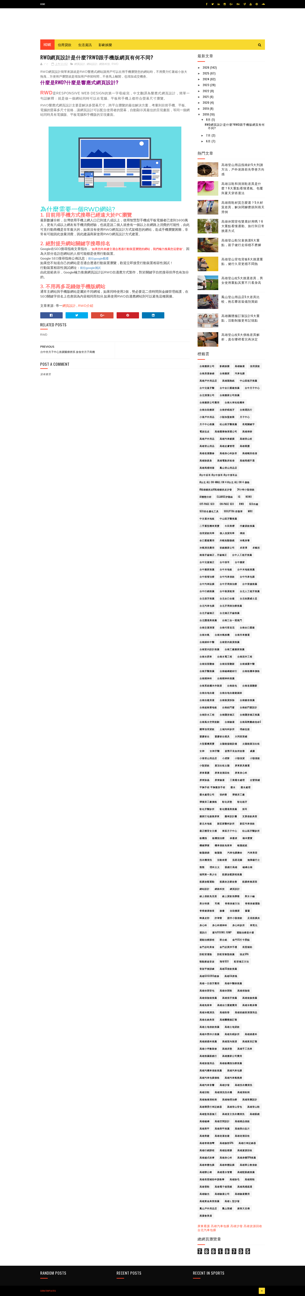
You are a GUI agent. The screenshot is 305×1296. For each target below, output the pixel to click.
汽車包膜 (240, 373)
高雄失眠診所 (232, 1034)
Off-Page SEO (207, 504)
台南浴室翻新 (227, 663)
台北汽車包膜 (207, 605)
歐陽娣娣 (205, 852)
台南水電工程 (224, 656)
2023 (206, 85)
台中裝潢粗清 (227, 591)
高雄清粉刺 (243, 1092)
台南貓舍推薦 (247, 700)
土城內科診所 (227, 729)
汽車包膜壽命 (234, 852)
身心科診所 (238, 925)
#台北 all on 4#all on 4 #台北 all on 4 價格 (225, 482)
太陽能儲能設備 (228, 743)
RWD (115, 64)
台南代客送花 (227, 627)
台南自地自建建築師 (231, 692)
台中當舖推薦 (249, 583)
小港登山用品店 (208, 758)
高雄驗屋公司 (222, 1193)
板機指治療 (218, 838)
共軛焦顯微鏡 (227, 540)
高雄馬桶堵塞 (207, 467)
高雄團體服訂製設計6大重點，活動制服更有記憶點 (240, 318)
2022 (206, 91)
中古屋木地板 (207, 518)
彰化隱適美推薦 (228, 809)
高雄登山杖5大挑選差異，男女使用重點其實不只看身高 (242, 280)
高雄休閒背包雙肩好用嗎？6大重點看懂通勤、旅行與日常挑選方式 (243, 226)
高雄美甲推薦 (222, 1128)
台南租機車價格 (251, 671)
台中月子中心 (252, 387)
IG (239, 496)
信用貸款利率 (207, 533)
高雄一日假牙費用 (210, 983)
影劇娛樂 (105, 44)
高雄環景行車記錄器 (211, 1106)
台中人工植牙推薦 (242, 554)
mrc (250, 511)
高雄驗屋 (240, 366)
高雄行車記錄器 (247, 1143)
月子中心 (245, 416)
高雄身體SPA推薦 (246, 1157)
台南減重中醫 (247, 663)
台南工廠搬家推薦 (235, 649)
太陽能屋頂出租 (251, 743)
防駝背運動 (206, 954)
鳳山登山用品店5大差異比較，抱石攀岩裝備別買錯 (240, 299)
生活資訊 (85, 44)
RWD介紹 (85, 306)
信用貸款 (65, 44)
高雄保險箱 (243, 990)
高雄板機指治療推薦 (231, 1063)
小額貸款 (205, 765)
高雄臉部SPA (226, 1143)
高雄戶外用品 (207, 438)
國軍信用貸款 (207, 729)
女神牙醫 (215, 750)
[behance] (238, 4)
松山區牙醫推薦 (228, 424)
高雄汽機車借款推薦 (211, 1070)
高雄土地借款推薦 (210, 1026)
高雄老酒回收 (242, 1135)
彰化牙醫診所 (207, 809)
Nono (249, 496)
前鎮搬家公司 (227, 547)
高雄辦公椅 (206, 1172)
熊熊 (202, 867)
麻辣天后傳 (243, 1208)
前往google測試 (90, 267)
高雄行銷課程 (207, 1150)
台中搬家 (240, 562)
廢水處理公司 (207, 794)
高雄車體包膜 (207, 1164)
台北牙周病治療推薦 (231, 605)
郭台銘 (223, 939)
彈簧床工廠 (238, 794)
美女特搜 (205, 903)
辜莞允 (253, 925)
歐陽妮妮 (242, 845)
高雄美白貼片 (242, 1128)
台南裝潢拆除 (227, 700)
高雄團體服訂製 (228, 1019)
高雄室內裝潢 (229, 1041)
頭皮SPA (244, 954)
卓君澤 (243, 547)
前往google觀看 (98, 258)
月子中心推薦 (207, 424)
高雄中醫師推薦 (233, 983)
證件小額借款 (234, 917)
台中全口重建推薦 (230, 387)
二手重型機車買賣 (210, 525)
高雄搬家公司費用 (232, 1055)
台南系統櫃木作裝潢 (211, 685)
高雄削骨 (225, 1012)
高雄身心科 (226, 1157)
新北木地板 (206, 823)
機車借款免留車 (223, 845)
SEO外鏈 (253, 504)
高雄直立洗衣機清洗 (233, 1114)
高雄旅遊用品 (207, 1063)
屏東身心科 (241, 772)
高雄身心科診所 (228, 453)
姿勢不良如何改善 (235, 750)
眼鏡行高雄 (231, 867)
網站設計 (92, 64)
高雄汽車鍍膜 (227, 438)
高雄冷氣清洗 (207, 1012)
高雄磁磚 (205, 1121)
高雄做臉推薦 (249, 997)
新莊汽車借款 (247, 823)
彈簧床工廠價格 (208, 801)
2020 (206, 102)
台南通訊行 (246, 409)
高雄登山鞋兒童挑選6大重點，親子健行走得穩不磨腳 (241, 242)
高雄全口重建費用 (227, 1005)
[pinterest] (256, 4)
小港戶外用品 (207, 416)
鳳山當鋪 (227, 1208)
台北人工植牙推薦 (250, 591)
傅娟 (242, 533)
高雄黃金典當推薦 (210, 1201)
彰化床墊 (227, 801)
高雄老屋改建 (222, 1135)
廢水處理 (246, 787)
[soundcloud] (263, 4)
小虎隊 (226, 758)
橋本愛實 (248, 838)
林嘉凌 (233, 838)
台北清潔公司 (207, 395)
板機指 (203, 838)
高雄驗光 (205, 1193)
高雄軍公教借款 (248, 1164)
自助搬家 (235, 910)
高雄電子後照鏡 (223, 1186)
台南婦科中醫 (207, 642)
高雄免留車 (206, 1005)
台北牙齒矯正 (207, 612)
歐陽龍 (218, 852)
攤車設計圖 (231, 816)
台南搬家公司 (207, 366)
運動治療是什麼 (245, 932)
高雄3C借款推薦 (228, 968)
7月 (209, 135)
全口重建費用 (207, 540)
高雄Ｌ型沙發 (232, 1201)
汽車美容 (252, 852)
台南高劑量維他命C (250, 721)
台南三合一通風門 (232, 620)
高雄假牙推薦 (229, 997)
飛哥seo (224, 961)
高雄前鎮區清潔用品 (246, 1012)
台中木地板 (226, 569)
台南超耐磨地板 (208, 707)
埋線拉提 (245, 729)
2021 (206, 96)
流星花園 (237, 859)
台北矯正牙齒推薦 (230, 612)
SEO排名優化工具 (209, 511)
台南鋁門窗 (228, 707)
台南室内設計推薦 (210, 649)
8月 (209, 119)
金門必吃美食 (207, 947)
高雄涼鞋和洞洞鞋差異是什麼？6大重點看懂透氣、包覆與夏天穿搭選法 (242, 188)
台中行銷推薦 (207, 591)
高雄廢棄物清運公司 (226, 431)
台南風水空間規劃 (210, 721)
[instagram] (224, 4)
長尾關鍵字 (248, 424)
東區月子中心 (229, 830)
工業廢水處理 (237, 780)
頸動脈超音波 (207, 961)
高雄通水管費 (224, 1172)
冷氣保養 (245, 540)
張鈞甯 (223, 794)
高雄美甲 (205, 1128)
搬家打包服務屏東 (210, 816)
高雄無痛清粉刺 (208, 1099)
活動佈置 (222, 859)
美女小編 (250, 896)
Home (42, 4)
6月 (209, 141)
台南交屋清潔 (207, 627)
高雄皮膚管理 (227, 445)
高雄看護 (245, 445)
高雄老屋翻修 (207, 453)
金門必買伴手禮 (228, 947)
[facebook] (207, 4)
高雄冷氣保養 (249, 1005)
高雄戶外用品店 (208, 380)
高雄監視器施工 (208, 1114)
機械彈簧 (205, 845)
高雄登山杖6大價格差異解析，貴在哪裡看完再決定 (240, 336)
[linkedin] (218, 4)
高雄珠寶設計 (249, 1099)
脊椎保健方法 (232, 903)
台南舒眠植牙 (227, 409)
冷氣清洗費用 (207, 547)
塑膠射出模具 (222, 736)
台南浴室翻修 (207, 663)
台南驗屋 (230, 721)
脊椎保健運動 (252, 903)
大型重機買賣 (207, 743)
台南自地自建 (207, 692)
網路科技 (104, 64)
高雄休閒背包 (207, 990)
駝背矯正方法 (241, 961)
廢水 (233, 787)
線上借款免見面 (208, 896)
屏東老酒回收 (222, 772)
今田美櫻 (230, 525)
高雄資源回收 (244, 1150)
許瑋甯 (218, 917)
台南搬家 (225, 373)
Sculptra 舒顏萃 (233, 511)
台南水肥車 (206, 656)
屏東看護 (205, 772)
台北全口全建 (227, 598)
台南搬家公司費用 (210, 402)
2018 (206, 114)
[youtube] (250, 4)
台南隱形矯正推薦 (250, 714)
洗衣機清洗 (206, 859)
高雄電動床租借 (226, 460)
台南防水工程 (207, 714)
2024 (206, 79)
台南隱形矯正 (227, 714)
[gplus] (231, 4)
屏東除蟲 (205, 780)
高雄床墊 (227, 1048)
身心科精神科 (219, 925)
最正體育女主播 (208, 830)
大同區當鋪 (241, 736)
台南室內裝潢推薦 (230, 642)
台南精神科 (206, 678)
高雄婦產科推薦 (208, 1041)
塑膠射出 (205, 736)
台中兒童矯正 (207, 562)
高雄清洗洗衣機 (223, 1092)
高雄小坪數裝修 (208, 1048)
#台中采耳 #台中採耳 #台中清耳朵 (218, 475)
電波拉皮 (205, 431)
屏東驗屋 (220, 780)
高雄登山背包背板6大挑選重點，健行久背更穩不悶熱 (242, 261)
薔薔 (247, 910)
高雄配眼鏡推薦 (246, 1172)
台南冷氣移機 (222, 634)
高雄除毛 (235, 1179)
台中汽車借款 (227, 576)
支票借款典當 (249, 816)
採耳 (244, 809)
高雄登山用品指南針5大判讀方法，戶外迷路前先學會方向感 (243, 169)
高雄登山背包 (234, 1106)
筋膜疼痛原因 (249, 881)
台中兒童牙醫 (207, 387)
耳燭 (217, 903)
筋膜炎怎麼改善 (228, 881)
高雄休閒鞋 (226, 990)
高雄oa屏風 (230, 976)
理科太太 (215, 867)
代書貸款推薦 (247, 525)
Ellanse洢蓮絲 (225, 496)
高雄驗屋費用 (242, 1193)
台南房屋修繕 (207, 373)
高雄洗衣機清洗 (243, 1084)
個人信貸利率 (227, 533)
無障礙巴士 (254, 859)
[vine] (244, 4)
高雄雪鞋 (205, 1186)
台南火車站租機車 (235, 402)
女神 (202, 750)
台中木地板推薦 (246, 569)
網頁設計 (79, 64)
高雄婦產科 (251, 1034)
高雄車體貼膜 (227, 1164)
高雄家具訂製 (249, 1041)
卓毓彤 (256, 547)
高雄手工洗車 (244, 1048)
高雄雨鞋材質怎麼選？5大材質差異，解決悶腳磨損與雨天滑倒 (243, 207)
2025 (206, 73)
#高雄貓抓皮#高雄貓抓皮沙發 (216, 489)
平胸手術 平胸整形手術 (212, 787)
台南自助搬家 (207, 409)
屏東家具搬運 (242, 765)
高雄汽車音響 (207, 1084)
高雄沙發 (225, 1084)
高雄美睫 (205, 1135)
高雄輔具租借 (249, 453)
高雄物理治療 (229, 1099)
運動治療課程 (207, 939)
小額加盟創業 (227, 416)
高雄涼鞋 (205, 1092)
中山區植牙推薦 (248, 380)
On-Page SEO (227, 504)
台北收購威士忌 (248, 598)
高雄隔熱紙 (228, 380)
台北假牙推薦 (207, 598)
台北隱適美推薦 (208, 620)
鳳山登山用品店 (228, 467)
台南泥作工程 (244, 656)
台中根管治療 (207, 576)
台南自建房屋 (207, 700)
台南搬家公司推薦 (230, 395)
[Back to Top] (262, 1291)
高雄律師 (247, 431)
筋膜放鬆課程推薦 (232, 874)
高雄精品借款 (242, 1121)
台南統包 (232, 685)
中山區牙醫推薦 (228, 518)
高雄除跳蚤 (206, 460)
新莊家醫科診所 (226, 823)
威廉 (252, 750)
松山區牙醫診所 (251, 830)
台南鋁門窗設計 (248, 707)
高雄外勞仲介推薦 (210, 1034)
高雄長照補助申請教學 (212, 1179)
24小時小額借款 (246, 489)
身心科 (203, 925)
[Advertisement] (115, 475)
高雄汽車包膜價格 (210, 1077)
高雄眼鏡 (255, 1114)
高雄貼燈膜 (226, 1150)
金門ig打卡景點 (241, 939)
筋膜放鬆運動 (207, 881)
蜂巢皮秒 (205, 917)
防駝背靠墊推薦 (226, 954)
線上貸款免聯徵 (231, 896)
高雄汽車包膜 (234, 1070)
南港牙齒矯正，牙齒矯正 (213, 554)
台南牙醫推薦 (207, 671)
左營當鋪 (255, 780)
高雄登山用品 (207, 445)
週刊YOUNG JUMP (222, 932)
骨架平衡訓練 (207, 968)
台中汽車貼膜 (207, 583)
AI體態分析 (206, 496)
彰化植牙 (242, 801)
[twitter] (212, 4)
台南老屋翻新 (249, 685)
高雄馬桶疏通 (244, 1186)
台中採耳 (225, 562)
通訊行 (203, 932)
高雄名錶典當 (207, 1019)
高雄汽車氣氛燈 (233, 1077)
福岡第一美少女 (208, 874)
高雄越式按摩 (207, 1157)
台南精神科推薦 (226, 678)
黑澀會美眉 (206, 1215)
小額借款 (255, 758)
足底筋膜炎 (254, 917)
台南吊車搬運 (242, 634)
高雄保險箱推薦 (208, 997)
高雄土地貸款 (232, 1026)
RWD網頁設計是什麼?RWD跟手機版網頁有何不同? (235, 126)
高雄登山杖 (246, 438)
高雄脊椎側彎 (207, 1143)
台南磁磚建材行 (228, 671)
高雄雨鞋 (250, 1179)
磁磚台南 (248, 867)
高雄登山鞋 (253, 1106)
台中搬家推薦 (207, 569)
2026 (206, 67)
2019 (206, 108)
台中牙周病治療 (228, 583)
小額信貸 (240, 758)
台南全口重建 (247, 627)
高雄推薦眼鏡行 (208, 1055)
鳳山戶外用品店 (208, 1208)
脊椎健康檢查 (207, 910)
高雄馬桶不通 (247, 460)
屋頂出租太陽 (222, 765)
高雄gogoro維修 (209, 976)
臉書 (222, 910)
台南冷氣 (205, 634)
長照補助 (247, 947)
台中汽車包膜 (247, 576)
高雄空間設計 (222, 1121)
